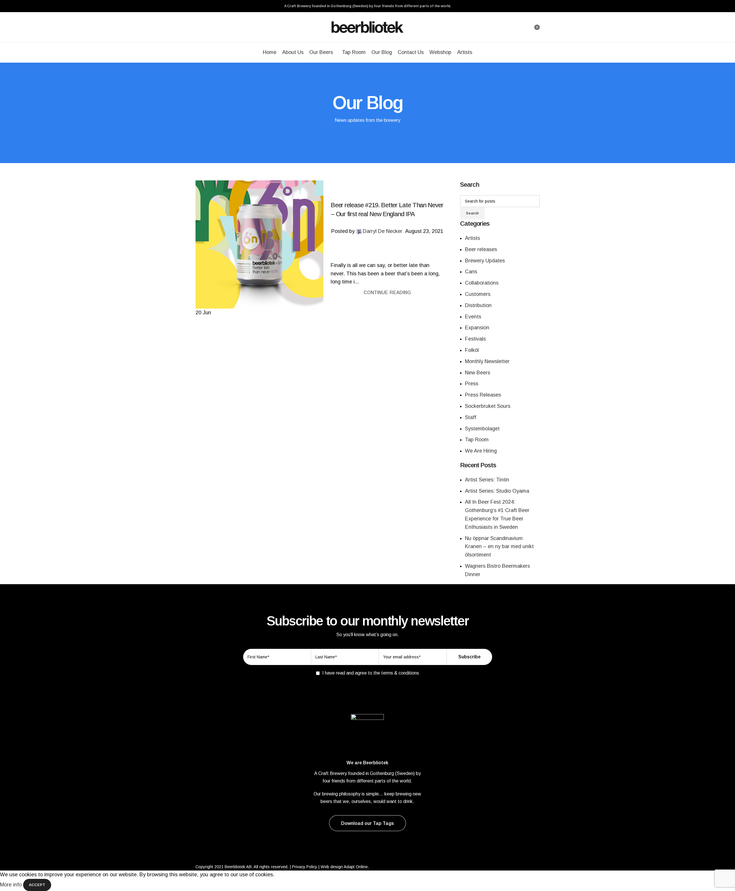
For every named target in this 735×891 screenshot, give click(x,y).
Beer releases (481, 249)
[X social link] (380, 244)
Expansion (477, 327)
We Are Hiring (481, 451)
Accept (37, 885)
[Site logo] (368, 27)
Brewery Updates (485, 261)
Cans (471, 271)
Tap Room (477, 439)
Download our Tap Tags (367, 823)
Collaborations (481, 283)
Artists (472, 238)
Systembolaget (482, 429)
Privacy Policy (304, 866)
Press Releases (483, 395)
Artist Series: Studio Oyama (497, 491)
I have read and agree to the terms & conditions (370, 672)
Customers (477, 294)
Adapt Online (356, 866)
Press (471, 383)
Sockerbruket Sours (487, 406)
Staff (470, 417)
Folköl (472, 350)
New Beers (477, 373)
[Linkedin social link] (394, 244)
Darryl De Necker (382, 231)
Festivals (475, 339)
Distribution (478, 305)
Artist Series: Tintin (487, 480)
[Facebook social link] (373, 244)
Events (473, 317)
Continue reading (387, 292)
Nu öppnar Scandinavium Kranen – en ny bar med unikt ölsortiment (499, 546)
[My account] (519, 27)
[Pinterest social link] (387, 244)
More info (11, 885)
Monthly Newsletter (487, 361)
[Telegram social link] (401, 244)
